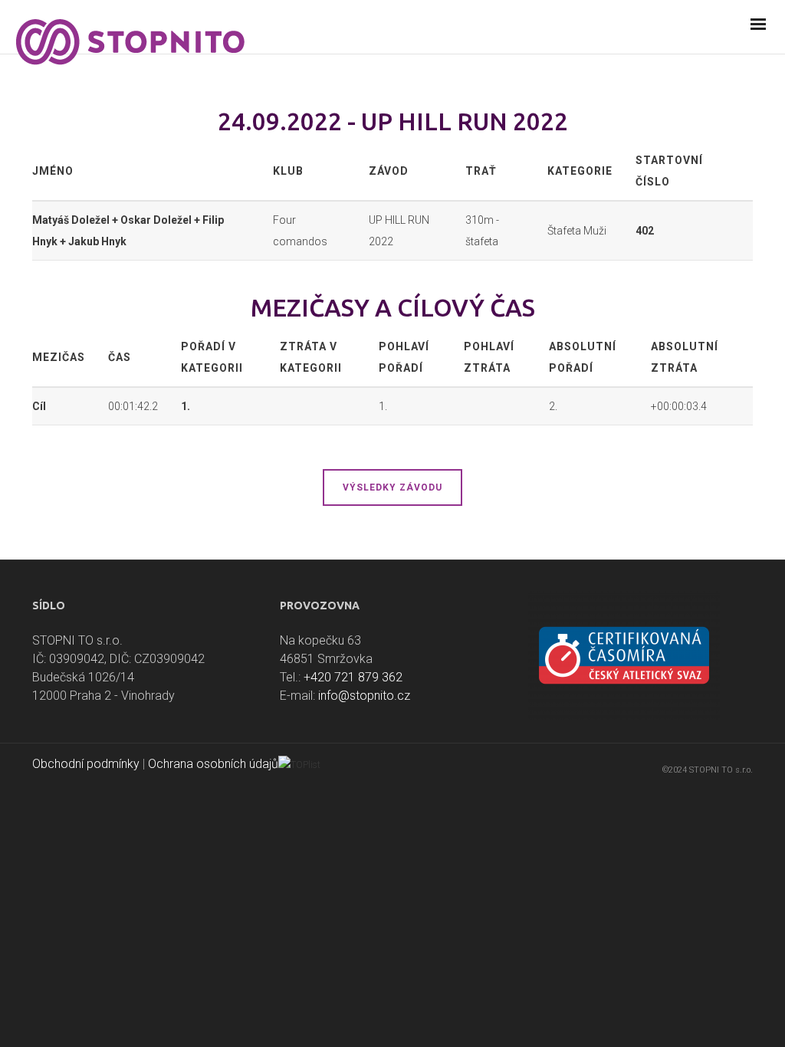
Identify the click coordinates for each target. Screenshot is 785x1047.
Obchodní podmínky (86, 764)
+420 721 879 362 (353, 677)
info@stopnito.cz (364, 695)
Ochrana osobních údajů (213, 764)
